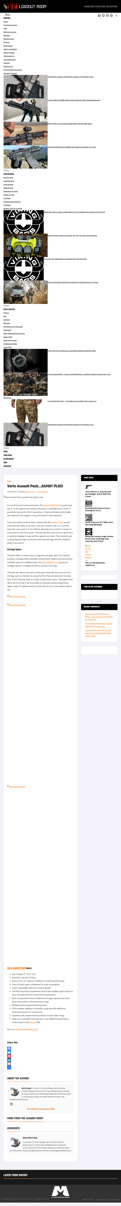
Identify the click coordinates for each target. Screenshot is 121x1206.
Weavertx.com (31, 1029)
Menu (7, 14)
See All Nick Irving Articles (39, 1109)
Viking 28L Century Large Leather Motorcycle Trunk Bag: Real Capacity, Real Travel (99, 538)
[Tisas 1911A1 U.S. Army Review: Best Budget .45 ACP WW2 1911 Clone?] (88, 485)
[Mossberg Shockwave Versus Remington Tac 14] (88, 501)
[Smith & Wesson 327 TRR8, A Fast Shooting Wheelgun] (88, 515)
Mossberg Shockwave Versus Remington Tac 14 (97, 509)
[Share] (40, 1067)
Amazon (19, 1029)
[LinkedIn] (40, 1060)
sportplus (89, 630)
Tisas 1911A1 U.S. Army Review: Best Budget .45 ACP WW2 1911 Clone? (98, 493)
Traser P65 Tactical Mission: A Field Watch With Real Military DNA (98, 633)
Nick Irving (26, 1088)
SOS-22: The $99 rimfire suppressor (95, 564)
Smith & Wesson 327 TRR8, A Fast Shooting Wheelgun (99, 523)
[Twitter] (40, 1052)
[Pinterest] (40, 1056)
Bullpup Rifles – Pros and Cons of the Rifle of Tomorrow (99, 617)
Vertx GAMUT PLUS (51, 505)
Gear (9, 481)
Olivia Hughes (90, 623)
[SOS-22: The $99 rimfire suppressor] (88, 546)
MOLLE (32, 1022)
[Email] (40, 1064)
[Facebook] (40, 1049)
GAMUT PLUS (57, 522)
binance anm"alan (92, 614)
